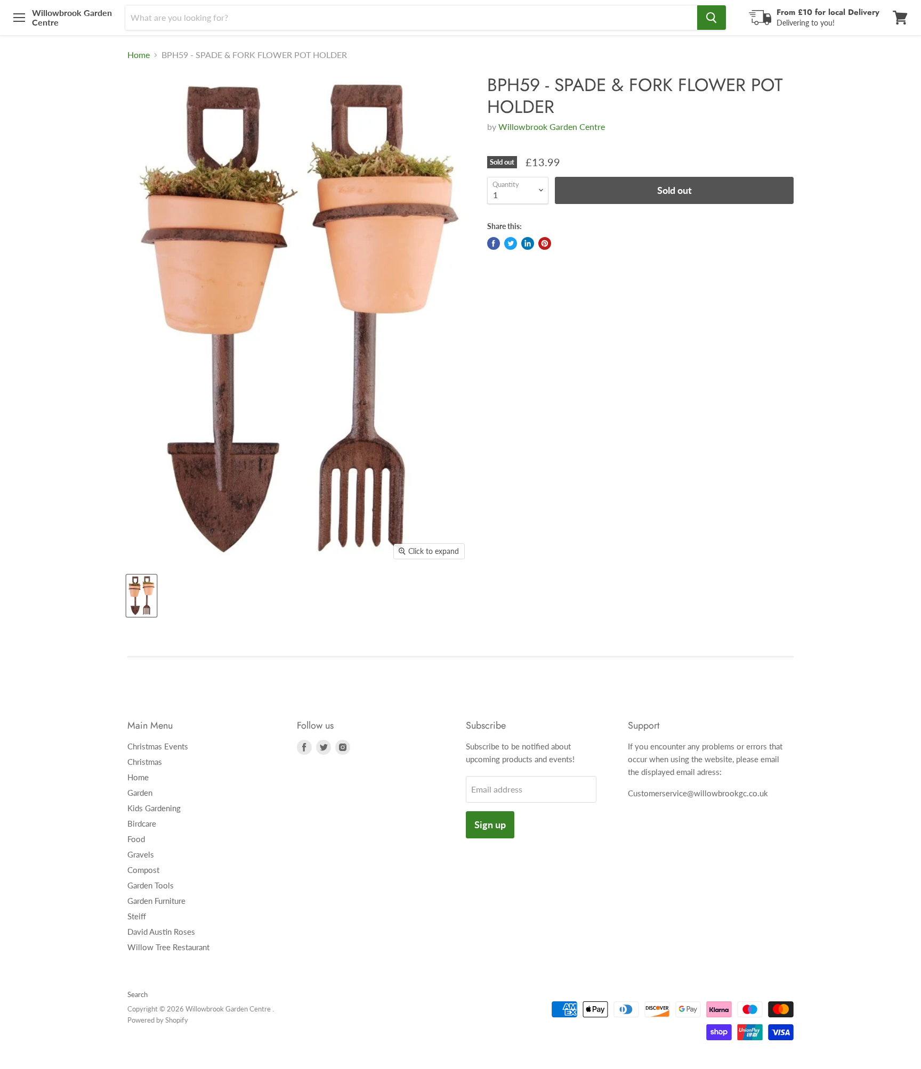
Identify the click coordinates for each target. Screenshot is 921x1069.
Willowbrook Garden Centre (551, 126)
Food (136, 839)
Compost (143, 870)
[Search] (711, 17)
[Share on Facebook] (493, 243)
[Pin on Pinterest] (544, 243)
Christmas (144, 761)
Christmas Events (157, 746)
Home (138, 55)
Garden (139, 792)
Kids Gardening (154, 808)
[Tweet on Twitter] (510, 243)
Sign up (490, 824)
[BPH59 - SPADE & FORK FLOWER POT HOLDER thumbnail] (141, 596)
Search (137, 994)
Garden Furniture (156, 900)
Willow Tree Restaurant (168, 947)
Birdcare (141, 823)
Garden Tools (150, 885)
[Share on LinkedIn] (527, 243)
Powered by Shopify (157, 1020)
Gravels (140, 854)
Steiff (136, 916)
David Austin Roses (161, 931)
